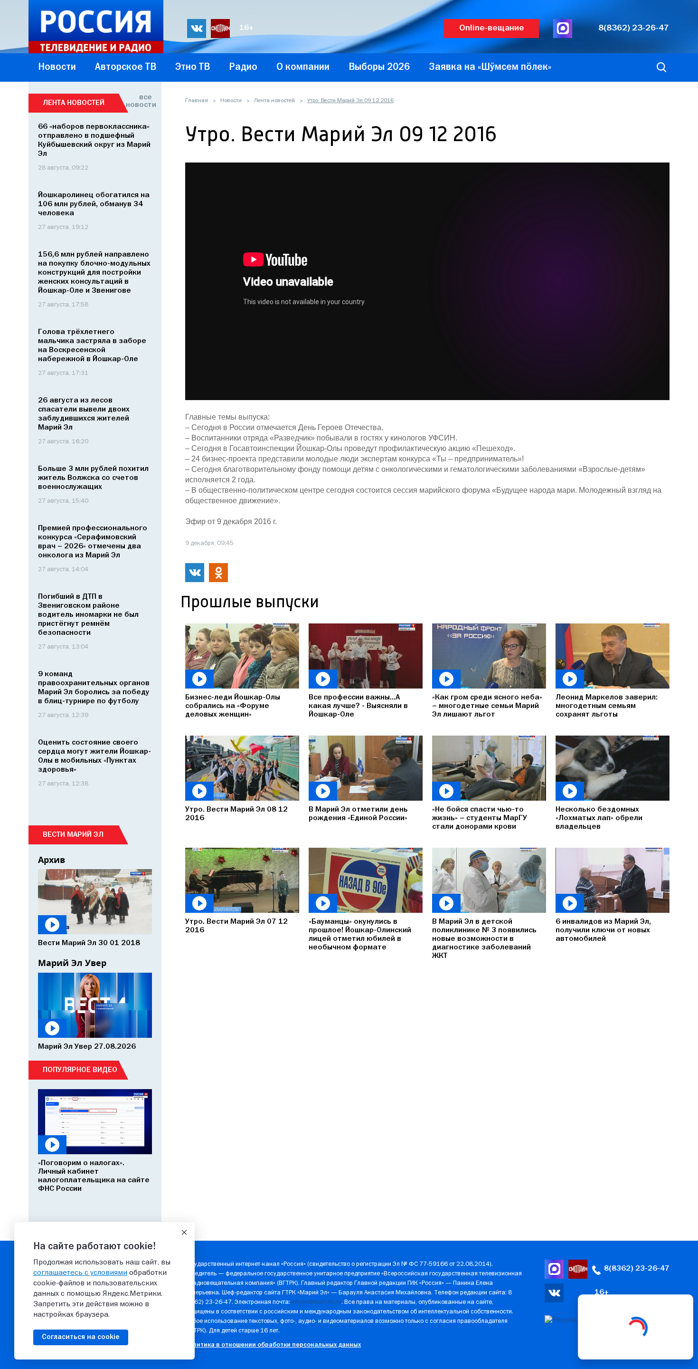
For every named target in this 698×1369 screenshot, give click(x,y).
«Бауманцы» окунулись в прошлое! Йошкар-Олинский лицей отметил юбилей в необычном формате (360, 935)
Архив (51, 859)
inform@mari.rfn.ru (316, 1302)
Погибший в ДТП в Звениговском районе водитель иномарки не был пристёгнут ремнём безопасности (88, 615)
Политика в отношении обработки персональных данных (273, 1345)
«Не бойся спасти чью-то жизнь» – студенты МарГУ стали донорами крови (479, 818)
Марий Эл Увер (72, 962)
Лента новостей (274, 100)
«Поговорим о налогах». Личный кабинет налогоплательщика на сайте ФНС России (94, 1176)
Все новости (139, 101)
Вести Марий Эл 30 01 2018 (89, 943)
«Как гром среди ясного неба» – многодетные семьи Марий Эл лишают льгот (487, 706)
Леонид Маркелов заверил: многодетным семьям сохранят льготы (607, 706)
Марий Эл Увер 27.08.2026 (87, 1047)
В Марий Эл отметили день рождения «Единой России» (358, 814)
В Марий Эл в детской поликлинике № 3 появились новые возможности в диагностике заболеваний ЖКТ (484, 939)
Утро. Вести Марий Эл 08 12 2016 (236, 814)
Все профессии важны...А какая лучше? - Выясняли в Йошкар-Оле (358, 706)
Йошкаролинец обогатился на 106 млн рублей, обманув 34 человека (94, 204)
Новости (231, 100)
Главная (196, 100)
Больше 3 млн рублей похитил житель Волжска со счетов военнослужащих (93, 478)
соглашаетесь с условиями (80, 1273)
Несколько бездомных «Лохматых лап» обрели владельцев (599, 818)
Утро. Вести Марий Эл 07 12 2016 (236, 926)
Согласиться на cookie (81, 1337)
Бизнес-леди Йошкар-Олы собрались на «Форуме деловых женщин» (232, 706)
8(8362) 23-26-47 (633, 28)
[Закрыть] (184, 1232)
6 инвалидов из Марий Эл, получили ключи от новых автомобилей (603, 930)
